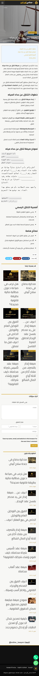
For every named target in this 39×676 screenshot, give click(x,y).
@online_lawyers (16, 642)
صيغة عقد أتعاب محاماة (17, 569)
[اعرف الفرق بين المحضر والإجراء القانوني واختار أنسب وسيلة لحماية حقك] (32, 582)
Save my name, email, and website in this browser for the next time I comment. (20, 440)
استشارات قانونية (22, 667)
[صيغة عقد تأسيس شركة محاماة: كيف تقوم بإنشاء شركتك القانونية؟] (10, 355)
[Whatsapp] (35, 662)
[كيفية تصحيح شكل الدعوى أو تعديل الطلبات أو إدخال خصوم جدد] (32, 619)
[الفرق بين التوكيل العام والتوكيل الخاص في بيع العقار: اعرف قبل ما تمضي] (10, 313)
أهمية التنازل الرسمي (30, 55)
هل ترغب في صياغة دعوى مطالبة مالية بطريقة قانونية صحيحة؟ (20, 478)
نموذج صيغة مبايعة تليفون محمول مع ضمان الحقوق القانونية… (20, 604)
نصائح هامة (32, 58)
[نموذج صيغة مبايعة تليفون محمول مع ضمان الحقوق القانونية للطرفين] (32, 600)
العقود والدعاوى (32, 32)
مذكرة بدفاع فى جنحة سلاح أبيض (18, 461)
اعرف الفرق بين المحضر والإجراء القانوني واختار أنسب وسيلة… (20, 586)
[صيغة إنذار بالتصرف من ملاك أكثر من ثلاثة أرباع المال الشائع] (28, 355)
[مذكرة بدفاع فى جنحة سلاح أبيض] (28, 275)
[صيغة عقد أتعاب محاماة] (32, 568)
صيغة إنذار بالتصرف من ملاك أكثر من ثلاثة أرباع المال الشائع (21, 534)
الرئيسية (30, 667)
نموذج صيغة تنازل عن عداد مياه (27, 52)
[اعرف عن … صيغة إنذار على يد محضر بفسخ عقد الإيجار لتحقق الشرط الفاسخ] (28, 313)
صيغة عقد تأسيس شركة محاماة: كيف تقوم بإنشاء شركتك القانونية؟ (19, 553)
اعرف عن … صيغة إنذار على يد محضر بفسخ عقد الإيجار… (21, 497)
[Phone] (35, 657)
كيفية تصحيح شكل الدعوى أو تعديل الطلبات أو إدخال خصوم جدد (20, 623)
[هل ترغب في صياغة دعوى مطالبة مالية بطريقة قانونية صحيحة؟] (10, 275)
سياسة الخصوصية (11, 667)
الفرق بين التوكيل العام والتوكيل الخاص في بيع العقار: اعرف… (20, 515)
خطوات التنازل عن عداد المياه (28, 49)
